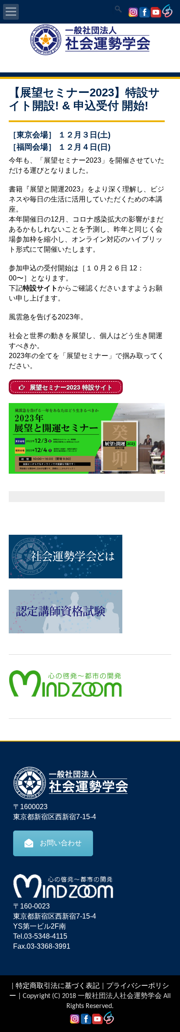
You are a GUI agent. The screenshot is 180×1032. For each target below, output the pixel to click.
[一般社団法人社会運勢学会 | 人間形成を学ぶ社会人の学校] (90, 54)
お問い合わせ (61, 843)
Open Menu (11, 12)
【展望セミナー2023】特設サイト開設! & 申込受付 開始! (84, 99)
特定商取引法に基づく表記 (58, 986)
